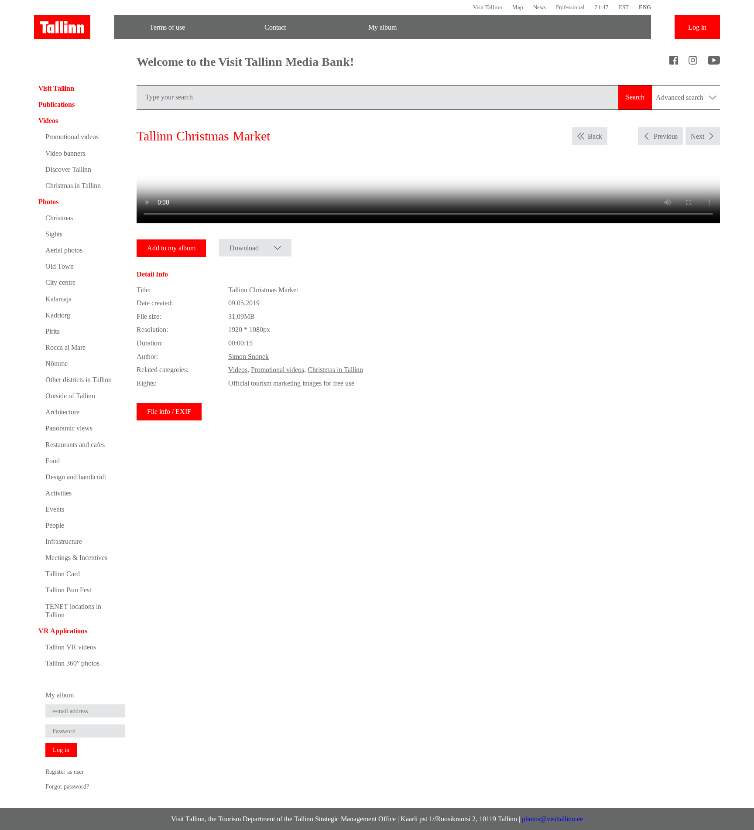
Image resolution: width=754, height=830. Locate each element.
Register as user (64, 771)
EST (624, 7)
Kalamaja (58, 299)
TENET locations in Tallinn (73, 610)
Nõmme (56, 363)
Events (54, 509)
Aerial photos (63, 250)
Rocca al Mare (65, 347)
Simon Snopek (248, 356)
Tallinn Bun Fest (68, 590)
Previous (666, 136)
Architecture (62, 412)
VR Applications (62, 631)
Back (595, 136)
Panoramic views (69, 428)
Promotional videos (72, 136)
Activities (58, 493)
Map (517, 7)
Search (635, 97)
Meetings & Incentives (76, 557)
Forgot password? (67, 786)
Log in (697, 27)
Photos (48, 201)
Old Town (59, 266)
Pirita (52, 331)
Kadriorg (57, 315)
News (539, 7)
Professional (570, 7)
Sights (53, 234)
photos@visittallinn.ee (552, 819)
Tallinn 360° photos (72, 663)
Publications (56, 104)
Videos (48, 120)
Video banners (65, 153)
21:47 (602, 7)
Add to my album (171, 248)
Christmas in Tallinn (73, 185)
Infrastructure (63, 541)
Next (697, 136)
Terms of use (167, 27)
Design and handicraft (75, 477)
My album (382, 27)
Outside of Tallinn (70, 396)
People (54, 525)
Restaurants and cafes (75, 444)
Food (52, 461)
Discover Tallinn (68, 169)
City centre (60, 282)
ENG (645, 7)
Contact (275, 27)
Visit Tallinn (487, 7)
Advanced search (680, 97)
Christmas (59, 218)
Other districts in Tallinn (78, 379)
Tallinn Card (62, 573)
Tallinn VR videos (70, 647)
